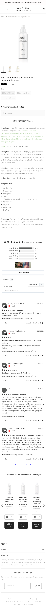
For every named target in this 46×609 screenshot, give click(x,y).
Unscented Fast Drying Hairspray (13, 319)
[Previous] (2, 505)
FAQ (21, 601)
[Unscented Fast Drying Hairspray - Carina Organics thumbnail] (3, 68)
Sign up (36, 586)
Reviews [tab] (6, 279)
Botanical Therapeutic (11, 601)
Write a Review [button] (24, 273)
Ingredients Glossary (29, 599)
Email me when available (23, 121)
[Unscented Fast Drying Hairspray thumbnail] (10, 68)
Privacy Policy (37, 601)
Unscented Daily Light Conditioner (23, 500)
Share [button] (6, 323)
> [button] (30, 464)
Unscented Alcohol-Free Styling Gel (9, 500)
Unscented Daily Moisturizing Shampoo (37, 501)
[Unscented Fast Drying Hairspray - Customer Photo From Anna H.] (27, 265)
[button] (39, 323)
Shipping (27, 601)
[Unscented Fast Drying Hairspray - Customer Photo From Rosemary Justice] (19, 265)
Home (3, 17)
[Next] (44, 505)
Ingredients (18, 599)
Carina (10, 599)
